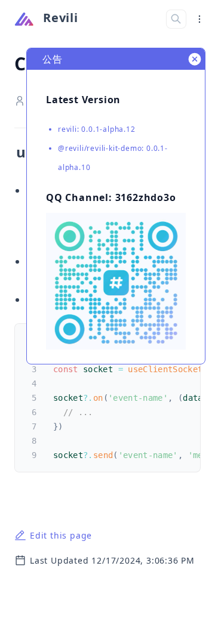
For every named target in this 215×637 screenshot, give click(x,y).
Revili (60, 18)
